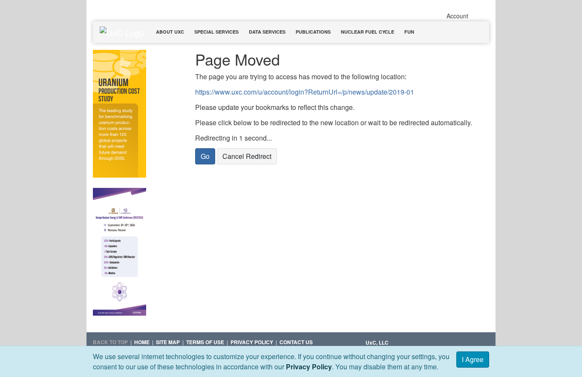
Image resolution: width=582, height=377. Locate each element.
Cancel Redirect (246, 156)
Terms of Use (205, 342)
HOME (142, 342)
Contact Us (296, 342)
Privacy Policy (309, 366)
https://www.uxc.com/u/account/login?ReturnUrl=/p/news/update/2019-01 (304, 92)
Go (205, 156)
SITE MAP (168, 342)
